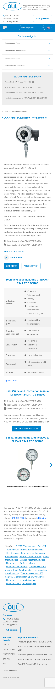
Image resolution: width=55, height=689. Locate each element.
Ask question (42, 18)
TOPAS (6, 659)
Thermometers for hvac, (17, 566)
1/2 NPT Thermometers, (25, 546)
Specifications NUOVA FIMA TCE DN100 (22, 87)
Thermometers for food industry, (21, 563)
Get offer (11, 266)
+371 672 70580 (12, 15)
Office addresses (10, 671)
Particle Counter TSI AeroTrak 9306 (34, 659)
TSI (4, 663)
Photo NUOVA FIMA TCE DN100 (19, 82)
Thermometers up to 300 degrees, (29, 576)
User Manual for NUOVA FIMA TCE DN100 (24, 93)
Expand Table (10, 380)
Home (4, 111)
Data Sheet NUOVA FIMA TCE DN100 (24, 241)
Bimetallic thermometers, (31, 549)
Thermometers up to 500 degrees (21, 583)
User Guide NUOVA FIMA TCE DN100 (24, 245)
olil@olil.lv (12, 21)
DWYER (6, 644)
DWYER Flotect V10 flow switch (32, 664)
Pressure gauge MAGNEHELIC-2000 (35, 642)
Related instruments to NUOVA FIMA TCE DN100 (26, 98)
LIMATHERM (9, 649)
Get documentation (26, 428)
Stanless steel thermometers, (32, 560)
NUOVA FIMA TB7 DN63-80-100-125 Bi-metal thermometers (27, 486)
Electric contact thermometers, (20, 553)
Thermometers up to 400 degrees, (21, 580)
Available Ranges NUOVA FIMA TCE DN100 (26, 408)
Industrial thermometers (18, 111)
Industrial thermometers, (31, 556)
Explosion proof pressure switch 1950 (35, 655)
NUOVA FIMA (9, 654)
